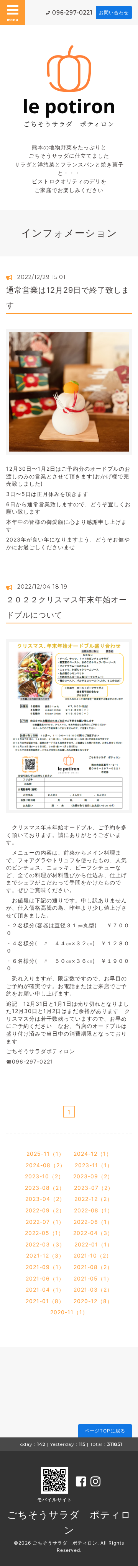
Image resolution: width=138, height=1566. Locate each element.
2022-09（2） (45, 1210)
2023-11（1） (94, 1165)
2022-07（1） (45, 1222)
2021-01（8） (45, 1301)
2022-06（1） (93, 1222)
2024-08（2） (46, 1165)
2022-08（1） (93, 1210)
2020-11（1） (69, 1312)
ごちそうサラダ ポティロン (65, 1543)
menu (12, 19)
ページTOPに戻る (105, 1431)
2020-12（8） (93, 1301)
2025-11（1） (45, 1153)
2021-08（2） (93, 1267)
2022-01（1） (93, 1244)
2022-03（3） (45, 1244)
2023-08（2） (45, 1187)
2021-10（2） (93, 1255)
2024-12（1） (93, 1153)
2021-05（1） (93, 1278)
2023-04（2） (45, 1199)
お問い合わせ (114, 12)
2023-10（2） (44, 1176)
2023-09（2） (93, 1176)
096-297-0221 (72, 12)
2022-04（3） (93, 1233)
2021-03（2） (93, 1289)
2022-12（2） (93, 1199)
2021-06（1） (45, 1278)
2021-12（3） (45, 1255)
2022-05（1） (44, 1233)
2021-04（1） (45, 1289)
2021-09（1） (45, 1267)
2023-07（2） (93, 1187)
